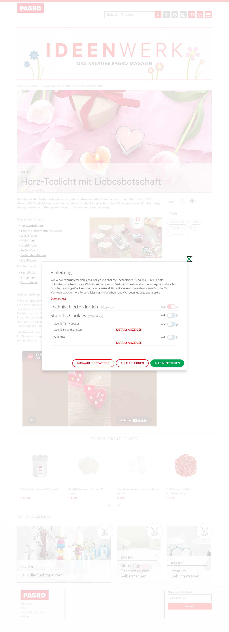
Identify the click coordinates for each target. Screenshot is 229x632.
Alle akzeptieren (167, 363)
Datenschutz (58, 298)
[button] (147, 330)
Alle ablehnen (132, 363)
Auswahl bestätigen (93, 363)
